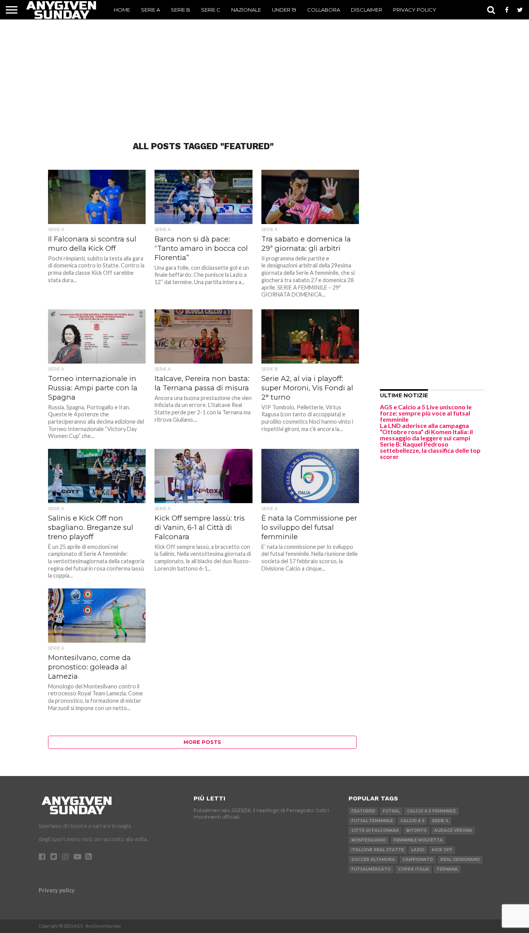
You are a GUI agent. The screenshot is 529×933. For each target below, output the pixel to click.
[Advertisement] (264, 68)
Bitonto (416, 830)
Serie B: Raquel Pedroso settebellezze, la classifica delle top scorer (430, 450)
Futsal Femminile (372, 820)
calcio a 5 (412, 820)
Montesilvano (368, 840)
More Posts (202, 742)
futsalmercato (371, 869)
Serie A (150, 10)
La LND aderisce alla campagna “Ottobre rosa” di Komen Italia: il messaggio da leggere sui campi (426, 431)
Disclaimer (366, 10)
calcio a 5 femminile (431, 811)
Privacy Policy (414, 10)
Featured (363, 811)
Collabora (323, 10)
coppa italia (413, 869)
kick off (442, 849)
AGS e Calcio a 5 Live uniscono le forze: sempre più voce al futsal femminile (426, 413)
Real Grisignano (460, 859)
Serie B (180, 10)
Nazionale (246, 10)
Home (122, 10)
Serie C (210, 10)
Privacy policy (57, 890)
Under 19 (284, 10)
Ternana (447, 869)
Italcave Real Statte (377, 849)
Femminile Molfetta (418, 840)
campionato (417, 859)
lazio (417, 849)
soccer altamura (373, 859)
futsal (391, 811)
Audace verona (453, 830)
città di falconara (375, 830)
